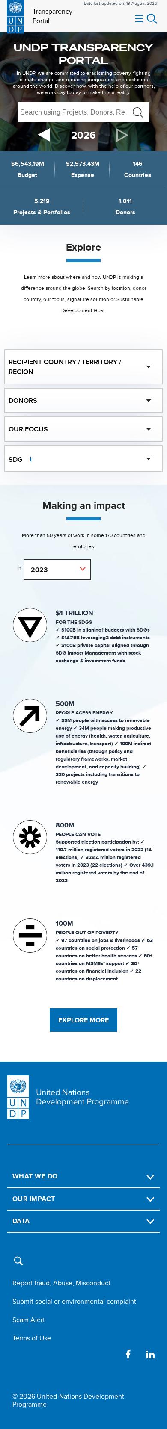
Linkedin (150, 1354)
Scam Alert (28, 1320)
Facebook (128, 1354)
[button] (20, 1265)
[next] (122, 135)
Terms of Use (31, 1338)
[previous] (44, 135)
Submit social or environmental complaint (74, 1301)
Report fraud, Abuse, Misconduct (61, 1283)
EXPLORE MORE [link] (83, 1020)
